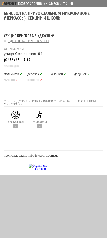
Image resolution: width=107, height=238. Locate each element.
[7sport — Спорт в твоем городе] (9, 3)
